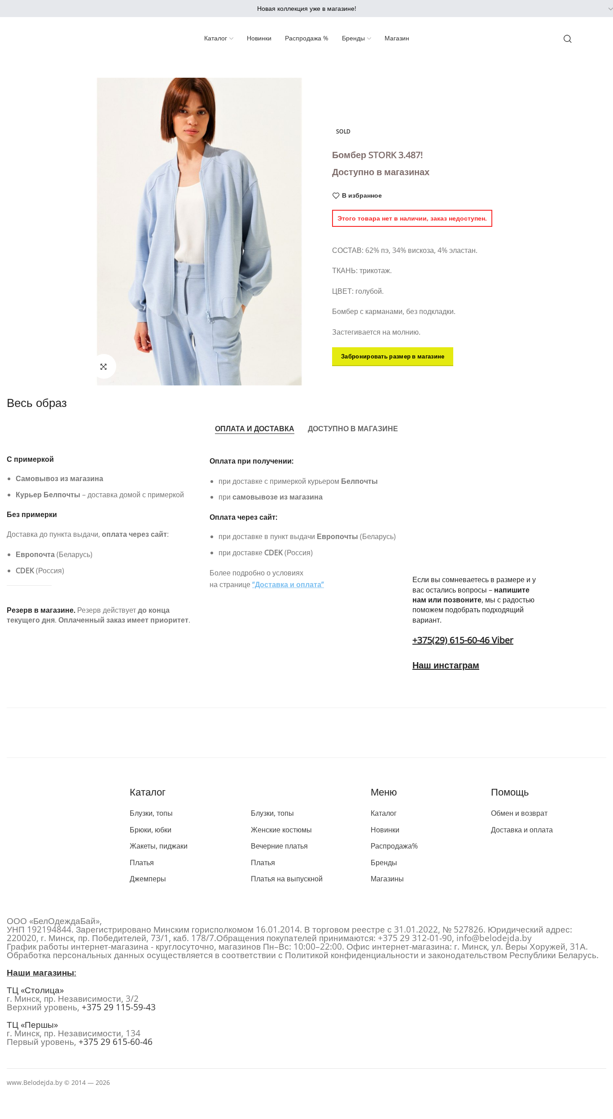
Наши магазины (40, 972)
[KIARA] (63, 732)
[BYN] (591, 9)
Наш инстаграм (445, 665)
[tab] (254, 429)
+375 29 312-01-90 (415, 938)
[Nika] (306, 732)
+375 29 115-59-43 (119, 1007)
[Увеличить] (104, 366)
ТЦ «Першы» (32, 1025)
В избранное (362, 195)
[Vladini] (550, 732)
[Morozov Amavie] (184, 732)
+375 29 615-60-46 (116, 1042)
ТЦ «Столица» (35, 990)
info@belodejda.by (494, 938)
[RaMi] (428, 732)
